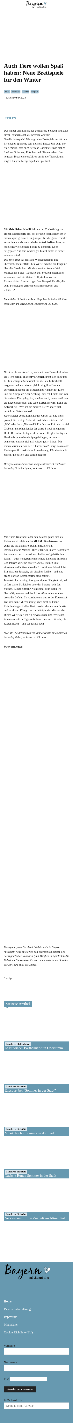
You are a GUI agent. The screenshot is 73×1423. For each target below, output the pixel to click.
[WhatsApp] (30, 118)
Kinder (25, 91)
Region (34, 91)
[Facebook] (21, 118)
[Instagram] (20, 1285)
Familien (16, 91)
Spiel (7, 91)
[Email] (39, 118)
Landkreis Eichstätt (16, 1086)
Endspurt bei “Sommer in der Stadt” (30, 1090)
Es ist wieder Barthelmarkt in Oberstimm (34, 1048)
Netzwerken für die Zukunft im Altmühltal (35, 1218)
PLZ (7, 1378)
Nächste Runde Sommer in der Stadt (30, 1175)
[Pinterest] (31, 1285)
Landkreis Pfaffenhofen (18, 1044)
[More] (48, 118)
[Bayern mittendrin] (27, 1270)
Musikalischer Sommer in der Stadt (30, 1133)
